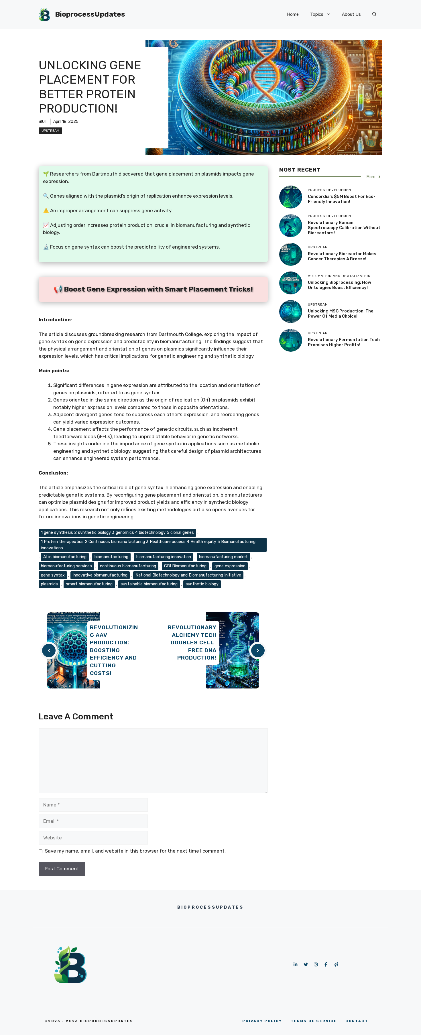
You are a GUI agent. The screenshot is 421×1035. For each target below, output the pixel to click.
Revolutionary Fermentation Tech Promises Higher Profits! (344, 342)
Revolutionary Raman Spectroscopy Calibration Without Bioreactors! (344, 227)
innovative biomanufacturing (100, 575)
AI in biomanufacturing (64, 556)
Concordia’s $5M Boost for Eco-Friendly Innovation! (341, 199)
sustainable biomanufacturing (149, 584)
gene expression (230, 565)
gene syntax (53, 575)
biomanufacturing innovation (163, 556)
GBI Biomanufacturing (185, 565)
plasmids (49, 584)
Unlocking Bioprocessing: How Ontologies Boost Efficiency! (339, 285)
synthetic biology (202, 584)
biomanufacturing (111, 556)
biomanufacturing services (66, 565)
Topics (316, 14)
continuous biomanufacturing (128, 565)
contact (356, 1021)
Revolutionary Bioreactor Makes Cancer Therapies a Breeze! (342, 256)
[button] (374, 14)
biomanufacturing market (223, 556)
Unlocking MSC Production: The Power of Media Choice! (340, 313)
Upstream (50, 131)
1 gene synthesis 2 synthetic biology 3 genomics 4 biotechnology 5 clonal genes (117, 532)
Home (293, 14)
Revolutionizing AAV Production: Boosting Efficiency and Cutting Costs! (114, 650)
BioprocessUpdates (90, 14)
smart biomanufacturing (89, 584)
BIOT (43, 121)
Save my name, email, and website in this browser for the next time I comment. (135, 851)
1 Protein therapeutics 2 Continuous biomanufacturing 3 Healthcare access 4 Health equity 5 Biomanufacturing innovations (148, 544)
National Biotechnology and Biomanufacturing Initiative (188, 575)
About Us (351, 14)
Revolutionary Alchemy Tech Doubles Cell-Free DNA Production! (192, 642)
